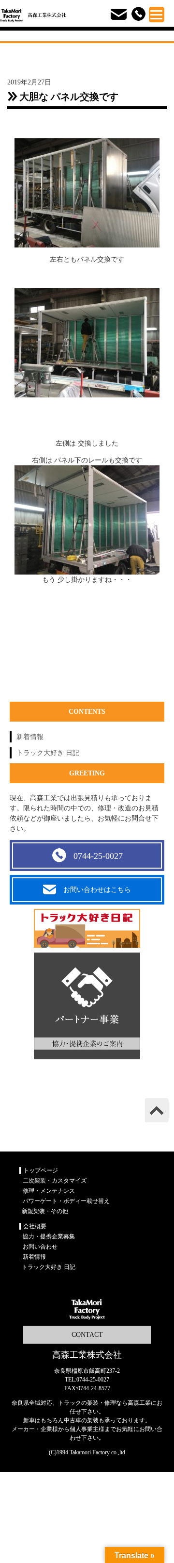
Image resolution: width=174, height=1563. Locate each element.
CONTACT (87, 1334)
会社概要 (34, 1226)
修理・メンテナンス (49, 1190)
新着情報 (30, 736)
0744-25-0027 (98, 856)
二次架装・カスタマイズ (55, 1180)
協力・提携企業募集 (49, 1236)
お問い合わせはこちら (97, 889)
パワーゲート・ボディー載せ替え (66, 1201)
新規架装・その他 (45, 1211)
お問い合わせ (40, 1246)
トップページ (40, 1170)
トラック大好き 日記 (47, 753)
